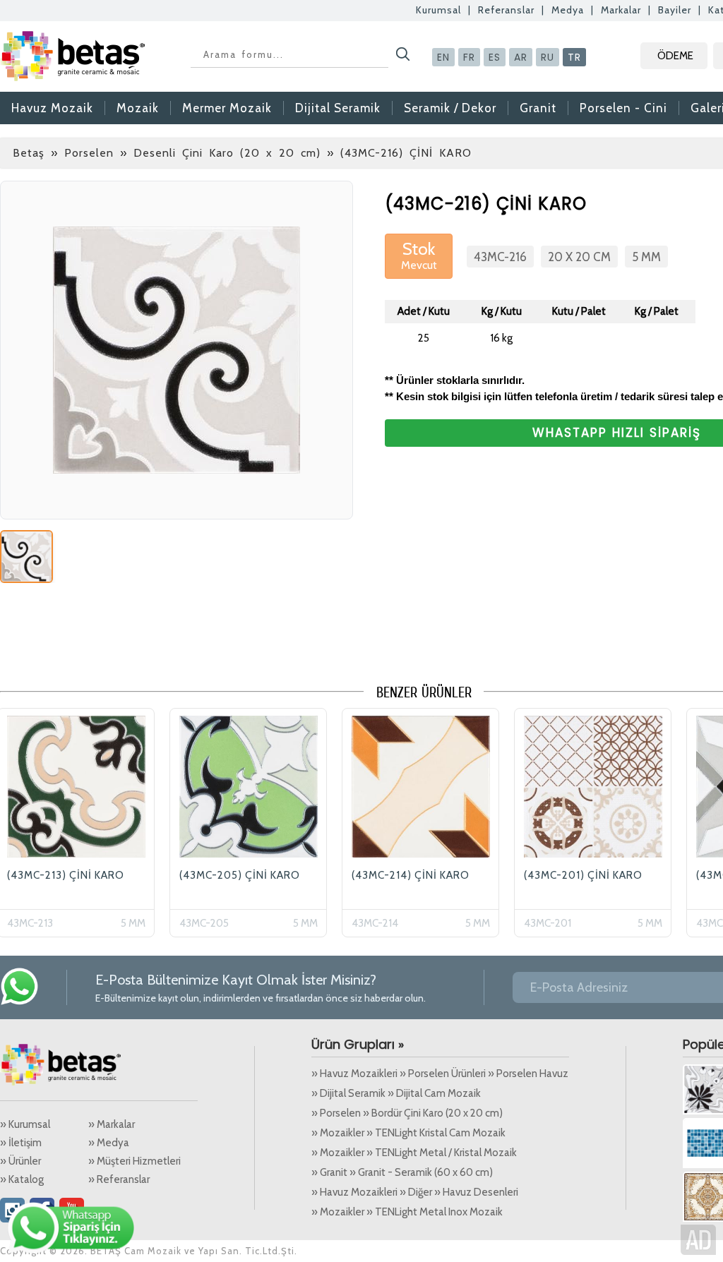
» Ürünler (20, 1161)
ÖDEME (675, 55)
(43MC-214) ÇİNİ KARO (411, 875)
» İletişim (21, 1142)
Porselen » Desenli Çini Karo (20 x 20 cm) (192, 153)
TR (574, 57)
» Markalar (111, 1124)
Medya (567, 10)
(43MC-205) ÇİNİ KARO (239, 875)
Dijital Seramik (338, 108)
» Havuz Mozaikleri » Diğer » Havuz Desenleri (414, 1192)
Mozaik (137, 108)
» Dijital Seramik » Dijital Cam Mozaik (396, 1093)
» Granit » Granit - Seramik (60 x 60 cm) (402, 1172)
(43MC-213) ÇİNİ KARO (65, 875)
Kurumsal (438, 10)
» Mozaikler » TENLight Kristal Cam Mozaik (408, 1132)
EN (443, 57)
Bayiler (674, 10)
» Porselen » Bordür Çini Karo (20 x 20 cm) (407, 1113)
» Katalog (22, 1179)
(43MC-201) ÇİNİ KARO (583, 875)
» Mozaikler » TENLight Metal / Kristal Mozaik (414, 1152)
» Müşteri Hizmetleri (134, 1161)
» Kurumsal (25, 1124)
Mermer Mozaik (227, 108)
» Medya (108, 1142)
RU (547, 57)
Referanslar (506, 10)
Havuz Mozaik (52, 108)
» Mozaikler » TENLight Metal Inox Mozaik (407, 1212)
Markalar (621, 10)
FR (469, 57)
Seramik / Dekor (450, 108)
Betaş (28, 153)
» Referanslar (119, 1179)
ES (495, 57)
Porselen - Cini (623, 108)
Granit (538, 108)
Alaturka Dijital (698, 1240)
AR (520, 57)
